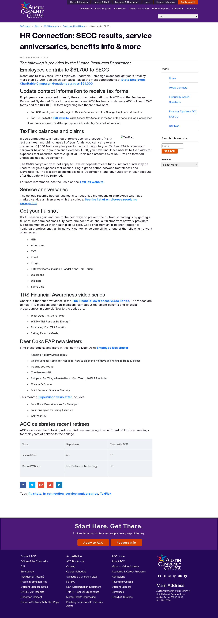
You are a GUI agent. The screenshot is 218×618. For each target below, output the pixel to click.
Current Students (79, 2)
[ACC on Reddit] (185, 576)
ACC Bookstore (75, 561)
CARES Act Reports (32, 591)
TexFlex (105, 493)
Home (172, 78)
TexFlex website (92, 182)
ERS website (61, 118)
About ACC (192, 8)
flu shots (34, 493)
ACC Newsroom (51, 26)
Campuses (177, 8)
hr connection (53, 493)
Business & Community (127, 2)
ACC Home (25, 26)
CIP (23, 566)
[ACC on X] (164, 576)
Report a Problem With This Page (40, 602)
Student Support (160, 8)
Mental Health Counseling (81, 597)
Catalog (70, 566)
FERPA (70, 581)
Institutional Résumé (32, 576)
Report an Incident (31, 597)
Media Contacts (178, 87)
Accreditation (74, 556)
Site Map (174, 126)
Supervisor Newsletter (55, 397)
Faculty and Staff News (74, 26)
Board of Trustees (122, 597)
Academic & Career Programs (95, 8)
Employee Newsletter (113, 347)
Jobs (147, 2)
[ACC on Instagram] (175, 576)
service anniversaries (81, 493)
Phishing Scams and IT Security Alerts (84, 603)
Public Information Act (34, 581)
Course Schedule (165, 2)
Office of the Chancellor (34, 561)
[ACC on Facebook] (159, 576)
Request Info (126, 542)
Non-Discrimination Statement (83, 586)
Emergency (27, 571)
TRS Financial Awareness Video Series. (101, 301)
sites (37, 26)
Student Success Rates (34, 586)
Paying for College (139, 8)
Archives (166, 159)
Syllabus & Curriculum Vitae (82, 576)
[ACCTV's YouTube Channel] (180, 576)
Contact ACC (28, 556)
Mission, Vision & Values (125, 566)
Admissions (120, 8)
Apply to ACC (188, 2)
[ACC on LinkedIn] (170, 576)
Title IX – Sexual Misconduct (82, 591)
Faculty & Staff (101, 2)
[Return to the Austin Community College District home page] (41, 10)
